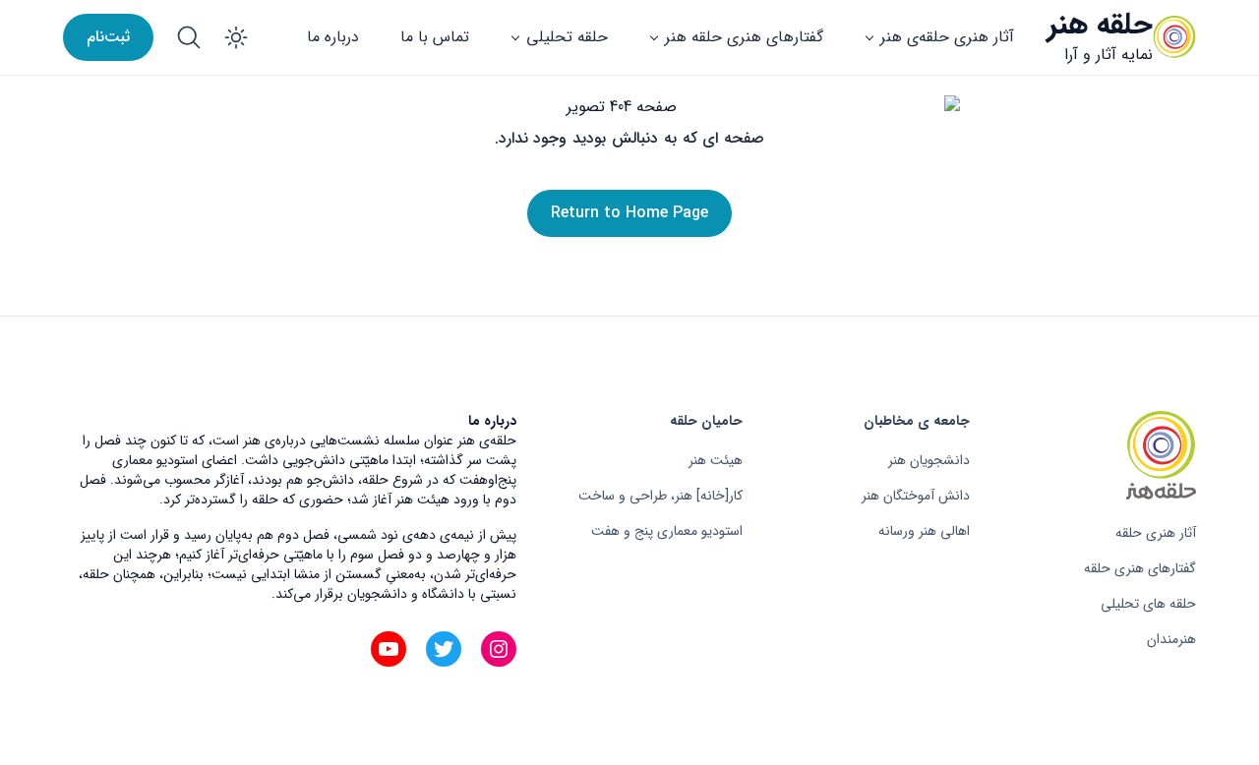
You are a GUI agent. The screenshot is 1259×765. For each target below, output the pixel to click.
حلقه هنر (1100, 25)
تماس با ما (434, 37)
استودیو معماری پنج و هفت (667, 531)
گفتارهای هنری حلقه (1140, 568)
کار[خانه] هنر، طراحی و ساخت (660, 495)
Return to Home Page (629, 213)
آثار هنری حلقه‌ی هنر (947, 37)
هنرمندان (1171, 639)
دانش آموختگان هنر (916, 495)
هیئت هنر (716, 460)
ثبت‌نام (108, 37)
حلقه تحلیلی (567, 37)
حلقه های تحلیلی (1148, 604)
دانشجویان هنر (929, 460)
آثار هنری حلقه (1155, 533)
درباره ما (333, 37)
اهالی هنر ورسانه (924, 531)
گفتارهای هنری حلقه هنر (744, 37)
